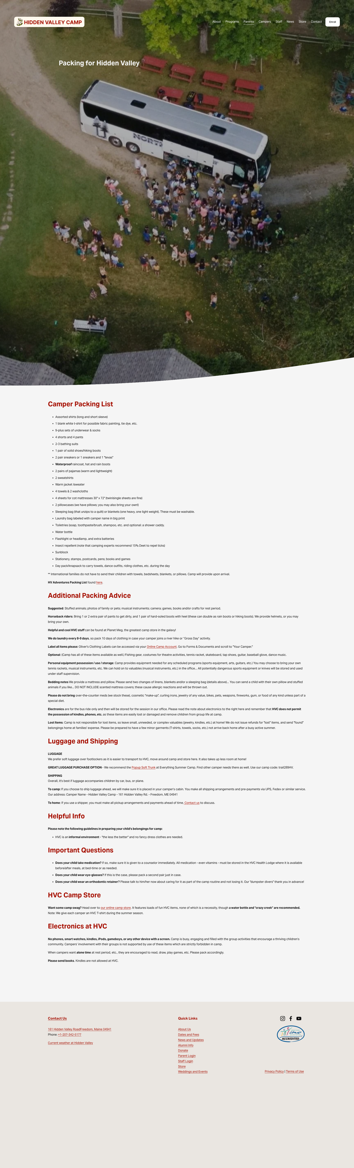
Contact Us (57, 1018)
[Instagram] (282, 1018)
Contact (316, 22)
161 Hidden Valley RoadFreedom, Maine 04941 (79, 1029)
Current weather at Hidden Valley (70, 1043)
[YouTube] (298, 1018)
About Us (184, 1029)
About (216, 22)
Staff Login (185, 1061)
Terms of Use (295, 1071)
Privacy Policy (274, 1071)
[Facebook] (290, 1018)
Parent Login (187, 1056)
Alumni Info (185, 1045)
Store (302, 22)
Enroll (332, 22)
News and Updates (191, 1040)
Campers (265, 22)
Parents (249, 22)
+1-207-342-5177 (69, 1034)
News (290, 22)
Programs (232, 22)
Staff (279, 22)
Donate (183, 1050)
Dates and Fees (188, 1035)
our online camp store (116, 908)
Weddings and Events (193, 1072)
